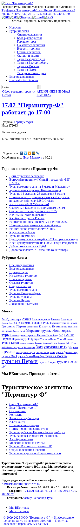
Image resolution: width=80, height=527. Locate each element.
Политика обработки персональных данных (35, 522)
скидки (31, 352)
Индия (64, 327)
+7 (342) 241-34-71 (35, 490)
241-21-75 (55, 490)
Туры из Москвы (28, 66)
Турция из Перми (48, 339)
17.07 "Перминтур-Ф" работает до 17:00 (32, 109)
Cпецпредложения (29, 34)
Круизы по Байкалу (22, 232)
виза (75, 347)
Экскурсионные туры (31, 73)
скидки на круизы (45, 352)
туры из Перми (20, 361)
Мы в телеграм (19, 511)
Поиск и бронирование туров (29, 428)
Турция (35, 339)
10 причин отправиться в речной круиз (35, 225)
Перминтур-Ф (21, 339)
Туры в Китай (10, 342)
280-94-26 (8, 494)
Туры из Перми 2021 (23, 235)
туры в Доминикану (66, 352)
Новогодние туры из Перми (28, 335)
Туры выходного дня (31, 59)
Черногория (29, 347)
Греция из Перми (14, 326)
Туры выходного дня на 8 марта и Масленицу (39, 186)
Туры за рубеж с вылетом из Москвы (33, 435)
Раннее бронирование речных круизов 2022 (38, 221)
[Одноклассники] (30, 153)
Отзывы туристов (29, 52)
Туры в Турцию (27, 343)
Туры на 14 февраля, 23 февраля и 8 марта (37, 193)
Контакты (15, 414)
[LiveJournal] (38, 153)
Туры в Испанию (65, 339)
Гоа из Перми (21, 322)
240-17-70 (69, 490)
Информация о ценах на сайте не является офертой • (38, 519)
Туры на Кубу (64, 343)
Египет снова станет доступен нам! (32, 228)
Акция (26, 319)
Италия (15, 331)
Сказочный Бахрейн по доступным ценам (37, 207)
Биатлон (55, 319)
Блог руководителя (29, 38)
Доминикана (32, 327)
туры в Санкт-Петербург (31, 356)
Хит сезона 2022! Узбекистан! (29, 204)
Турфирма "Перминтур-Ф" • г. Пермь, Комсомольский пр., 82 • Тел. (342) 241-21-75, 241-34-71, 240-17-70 (38, 12)
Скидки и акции (28, 55)
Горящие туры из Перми (63, 323)
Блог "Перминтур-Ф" (23, 407)
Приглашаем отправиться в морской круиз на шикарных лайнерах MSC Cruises (39, 198)
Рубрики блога (19, 31)
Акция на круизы (41, 319)
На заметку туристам (31, 45)
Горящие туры (26, 41)
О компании (17, 411)
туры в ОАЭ (9, 356)
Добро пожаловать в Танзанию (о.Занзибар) (38, 249)
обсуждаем (21, 352)
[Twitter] (25, 153)
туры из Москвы (56, 356)
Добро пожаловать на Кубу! (27, 246)
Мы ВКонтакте (19, 507)
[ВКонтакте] (21, 153)
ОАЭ (61, 335)
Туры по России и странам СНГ (30, 446)
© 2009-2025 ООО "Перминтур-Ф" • (28, 517)
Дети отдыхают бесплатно (26, 176)
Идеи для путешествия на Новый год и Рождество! (43, 242)
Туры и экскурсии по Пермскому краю (35, 453)
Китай (22, 331)
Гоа (10, 323)
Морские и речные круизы (27, 442)
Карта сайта (17, 421)
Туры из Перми (27, 69)
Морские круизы (38, 331)
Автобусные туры (11, 319)
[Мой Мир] (34, 153)
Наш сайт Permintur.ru (23, 80)
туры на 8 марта (47, 362)
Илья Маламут (32, 157)
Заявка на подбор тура (24, 418)
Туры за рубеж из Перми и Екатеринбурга (37, 432)
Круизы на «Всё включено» (27, 214)
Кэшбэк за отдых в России (26, 218)
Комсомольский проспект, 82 (21, 483)
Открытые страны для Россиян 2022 (33, 211)
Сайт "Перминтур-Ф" (23, 404)
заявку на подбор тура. (38, 497)
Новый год (52, 335)
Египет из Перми (50, 326)
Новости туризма (28, 48)
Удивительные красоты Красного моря (35, 190)
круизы (8, 351)
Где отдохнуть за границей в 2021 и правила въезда (43, 239)
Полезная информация (24, 425)
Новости (15, 27)
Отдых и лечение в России (27, 449)
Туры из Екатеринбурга (32, 62)
